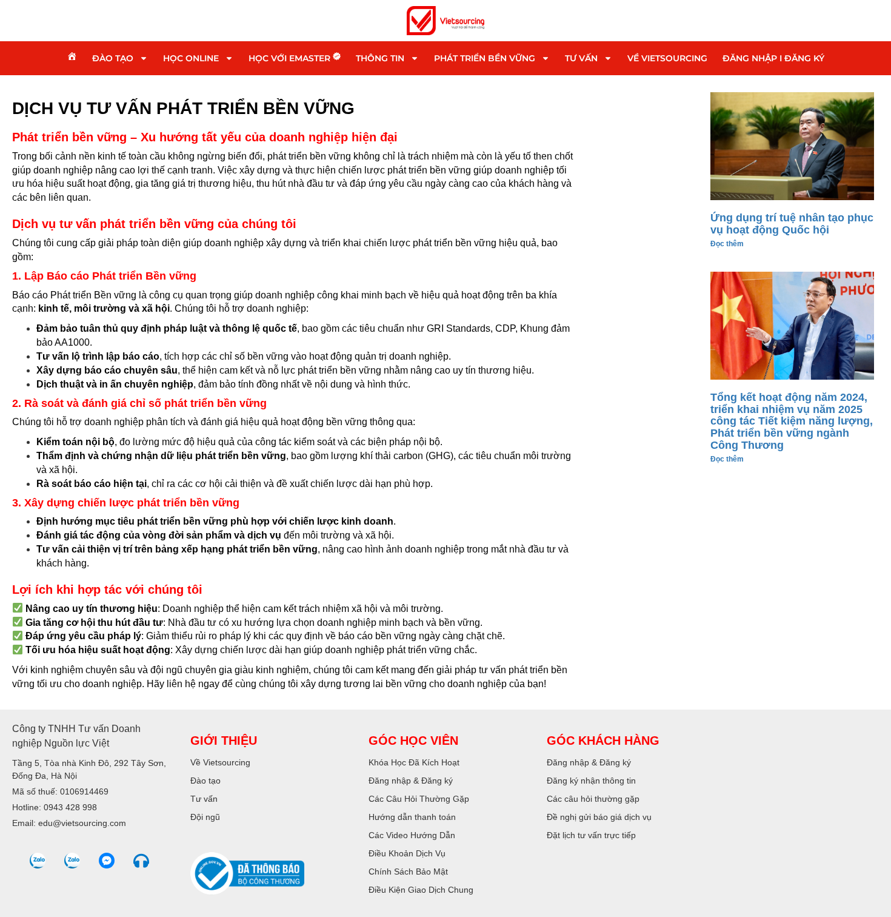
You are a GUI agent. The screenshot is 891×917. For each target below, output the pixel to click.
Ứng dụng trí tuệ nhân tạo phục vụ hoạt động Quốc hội (791, 224)
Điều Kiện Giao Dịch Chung (421, 890)
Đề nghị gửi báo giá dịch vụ (599, 817)
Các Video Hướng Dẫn (412, 835)
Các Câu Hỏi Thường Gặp (419, 799)
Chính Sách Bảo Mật (408, 871)
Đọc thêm (727, 244)
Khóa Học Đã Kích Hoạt (414, 762)
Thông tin (380, 58)
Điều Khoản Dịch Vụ (407, 853)
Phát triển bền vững (484, 58)
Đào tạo (112, 58)
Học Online (191, 58)
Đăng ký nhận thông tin (591, 780)
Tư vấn (581, 58)
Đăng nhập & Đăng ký (411, 780)
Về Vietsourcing (667, 58)
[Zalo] (37, 860)
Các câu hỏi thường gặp (593, 799)
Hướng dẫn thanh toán (412, 817)
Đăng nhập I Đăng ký (773, 58)
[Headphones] (141, 860)
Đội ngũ (205, 817)
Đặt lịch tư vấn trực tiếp (591, 835)
